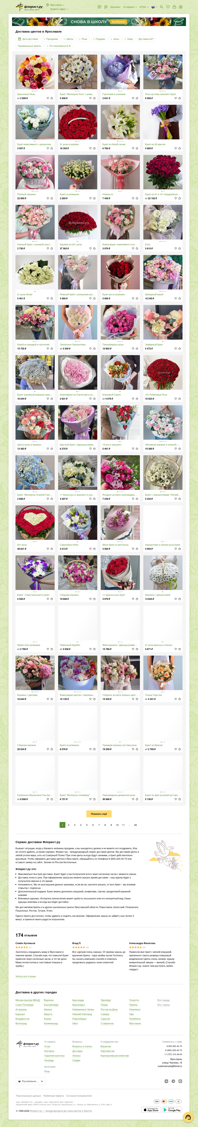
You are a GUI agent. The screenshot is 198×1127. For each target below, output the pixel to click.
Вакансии (106, 1046)
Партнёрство (108, 1051)
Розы (47, 1071)
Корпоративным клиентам (115, 1055)
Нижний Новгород (82, 1014)
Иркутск (48, 1014)
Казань (47, 1018)
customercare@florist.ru (170, 1066)
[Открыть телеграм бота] (173, 1081)
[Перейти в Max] (180, 1081)
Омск (75, 1023)
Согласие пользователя (79, 1095)
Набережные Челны (83, 1009)
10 (117, 825)
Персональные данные (28, 1095)
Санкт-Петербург (25, 1004)
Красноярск (78, 1004)
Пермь (104, 1004)
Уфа (131, 1014)
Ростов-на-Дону (109, 1009)
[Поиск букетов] (162, 7)
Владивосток (22, 1018)
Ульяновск (134, 1009)
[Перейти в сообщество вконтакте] (166, 1081)
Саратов (105, 1018)
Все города (164, 1000)
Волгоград (21, 1023)
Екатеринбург (51, 1004)
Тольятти (134, 1000)
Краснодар (78, 1000)
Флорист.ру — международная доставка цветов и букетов (61, 1110)
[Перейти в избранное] (168, 7)
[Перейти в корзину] (174, 7)
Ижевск (48, 1009)
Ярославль (135, 1023)
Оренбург (106, 1000)
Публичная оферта (53, 1095)
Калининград (51, 1023)
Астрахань (21, 1009)
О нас (47, 1046)
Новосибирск (79, 1018)
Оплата (76, 1055)
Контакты (49, 1051)
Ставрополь (107, 1023)
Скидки (76, 1060)
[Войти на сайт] (181, 7)
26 (135, 825)
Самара (105, 1014)
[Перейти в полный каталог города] (29, 7)
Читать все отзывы (26, 976)
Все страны (164, 1004)
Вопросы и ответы (82, 1046)
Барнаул (20, 1014)
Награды (49, 1060)
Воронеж (49, 1000)
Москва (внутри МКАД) (28, 1000)
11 (123, 825)
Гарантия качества (54, 1055)
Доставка (77, 1051)
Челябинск (135, 1018)
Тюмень (133, 1004)
